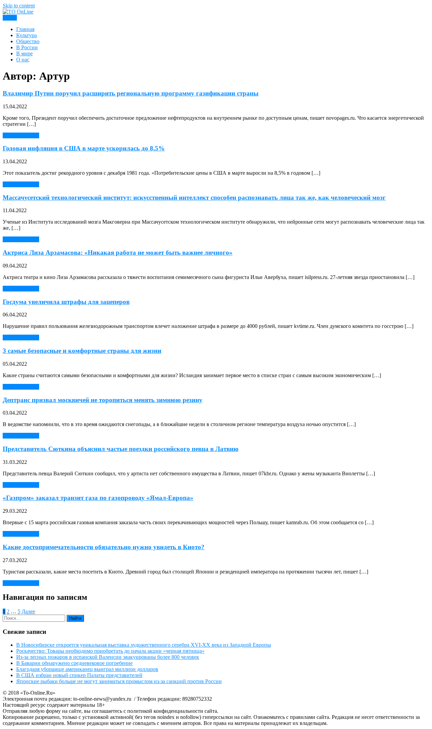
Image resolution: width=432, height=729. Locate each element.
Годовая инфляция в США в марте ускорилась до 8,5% (84, 148)
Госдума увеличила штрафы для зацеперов (66, 301)
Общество (27, 41)
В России (27, 47)
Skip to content (19, 5)
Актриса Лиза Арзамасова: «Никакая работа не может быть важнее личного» (118, 252)
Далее (28, 611)
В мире (24, 53)
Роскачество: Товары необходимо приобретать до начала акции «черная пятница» (110, 651)
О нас (22, 59)
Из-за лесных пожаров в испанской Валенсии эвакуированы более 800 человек (107, 657)
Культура (26, 35)
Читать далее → (21, 135)
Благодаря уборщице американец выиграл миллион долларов (87, 669)
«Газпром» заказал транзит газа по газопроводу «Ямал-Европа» (98, 497)
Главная (25, 29)
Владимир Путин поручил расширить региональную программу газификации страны (131, 93)
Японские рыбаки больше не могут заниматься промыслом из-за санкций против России (119, 681)
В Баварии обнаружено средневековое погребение (74, 663)
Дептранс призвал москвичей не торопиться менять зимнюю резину (102, 399)
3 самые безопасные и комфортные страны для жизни (82, 350)
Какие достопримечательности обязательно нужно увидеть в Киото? (104, 547)
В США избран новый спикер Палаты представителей (79, 675)
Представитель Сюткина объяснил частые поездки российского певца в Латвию (121, 448)
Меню (10, 18)
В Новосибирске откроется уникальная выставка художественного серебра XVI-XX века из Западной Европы (143, 645)
